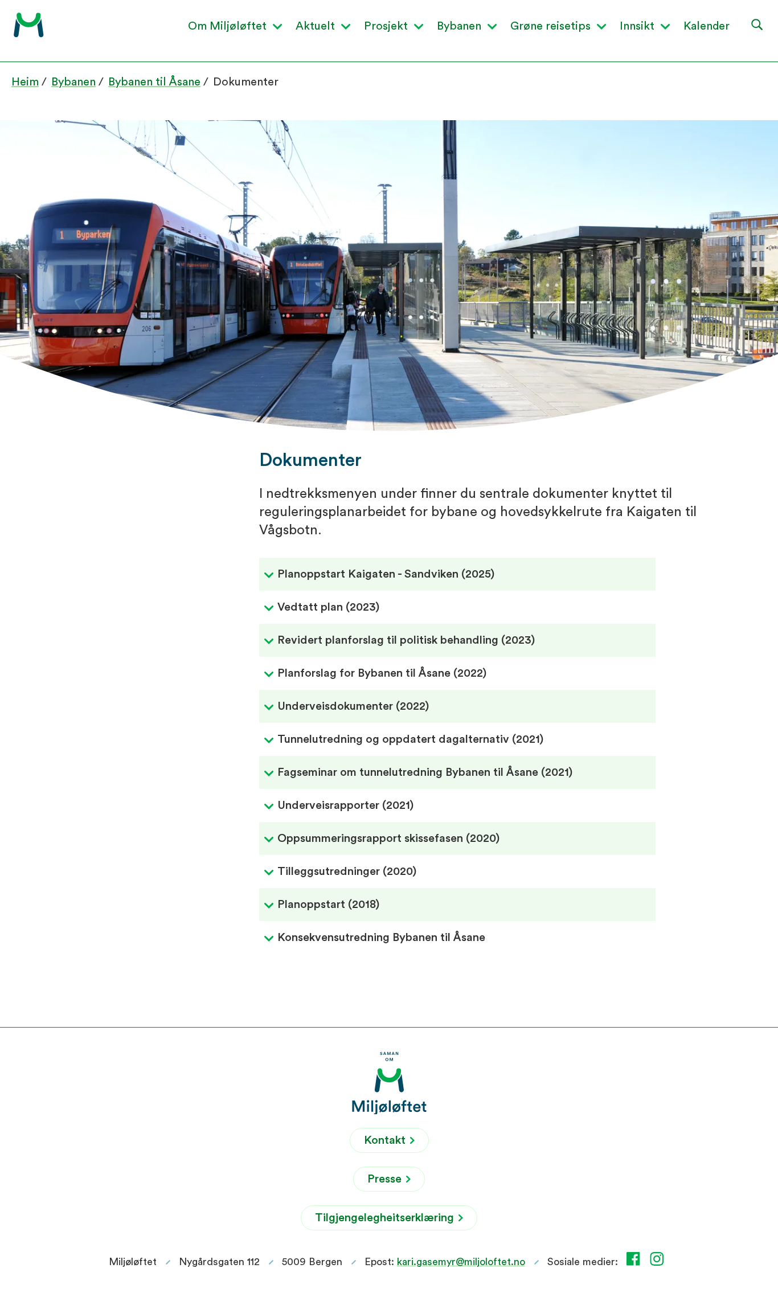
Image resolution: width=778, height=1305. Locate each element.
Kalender (706, 26)
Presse (385, 1179)
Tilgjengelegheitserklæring (386, 1218)
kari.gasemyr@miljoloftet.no (461, 1262)
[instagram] (659, 1259)
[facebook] (635, 1259)
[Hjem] (29, 25)
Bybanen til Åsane (154, 82)
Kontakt (386, 1140)
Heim (25, 82)
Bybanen (73, 82)
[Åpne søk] (757, 24)
